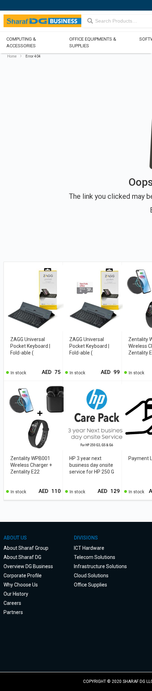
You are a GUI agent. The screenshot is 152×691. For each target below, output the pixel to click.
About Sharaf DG (22, 557)
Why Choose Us (21, 585)
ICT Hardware (89, 548)
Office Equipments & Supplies (92, 42)
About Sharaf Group (26, 548)
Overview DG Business (28, 566)
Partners (13, 612)
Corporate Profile (23, 575)
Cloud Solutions (91, 575)
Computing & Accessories (21, 42)
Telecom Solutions (94, 557)
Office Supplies (90, 585)
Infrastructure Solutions (100, 566)
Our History (16, 594)
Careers (12, 603)
